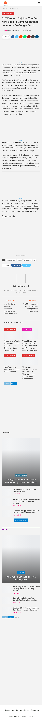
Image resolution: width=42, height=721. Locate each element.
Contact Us (35, 710)
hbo (34, 260)
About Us (15, 710)
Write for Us (24, 710)
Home (7, 710)
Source (21, 62)
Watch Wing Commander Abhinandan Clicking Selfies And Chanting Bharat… (26, 589)
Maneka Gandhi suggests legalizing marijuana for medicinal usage (10, 308)
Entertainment (7, 13)
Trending (21, 572)
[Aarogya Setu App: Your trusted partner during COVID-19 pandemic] (21, 462)
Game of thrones (11, 260)
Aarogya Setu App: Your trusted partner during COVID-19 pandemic (21, 481)
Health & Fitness (21, 475)
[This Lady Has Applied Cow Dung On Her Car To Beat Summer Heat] (6, 513)
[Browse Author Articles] (21, 278)
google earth (27, 260)
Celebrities (27, 329)
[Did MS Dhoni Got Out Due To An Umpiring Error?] (6, 492)
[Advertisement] (21, 237)
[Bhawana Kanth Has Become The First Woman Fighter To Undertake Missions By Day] (6, 502)
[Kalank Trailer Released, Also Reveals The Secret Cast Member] (6, 600)
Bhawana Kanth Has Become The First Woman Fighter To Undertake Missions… (26, 501)
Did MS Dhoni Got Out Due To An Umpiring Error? (21, 578)
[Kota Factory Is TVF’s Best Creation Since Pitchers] (12, 359)
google (20, 260)
